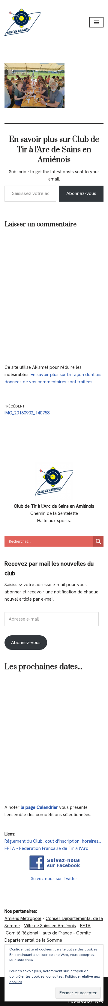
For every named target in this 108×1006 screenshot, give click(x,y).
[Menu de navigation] (96, 22)
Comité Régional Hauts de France (39, 933)
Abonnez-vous (81, 193)
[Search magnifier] (98, 541)
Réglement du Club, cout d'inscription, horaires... (52, 841)
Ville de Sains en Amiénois (50, 926)
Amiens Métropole (22, 918)
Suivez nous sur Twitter (54, 879)
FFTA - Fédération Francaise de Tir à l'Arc (46, 848)
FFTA (85, 926)
